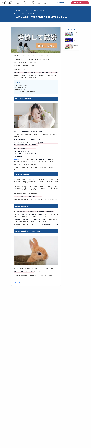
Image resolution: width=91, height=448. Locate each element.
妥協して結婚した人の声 (20, 87)
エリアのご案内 (46, 3)
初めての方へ (12, 3)
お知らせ (39, 3)
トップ (15, 11)
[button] (61, 2)
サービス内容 (19, 3)
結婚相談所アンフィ (19, 159)
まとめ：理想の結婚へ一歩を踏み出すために (25, 91)
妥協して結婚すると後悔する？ (22, 85)
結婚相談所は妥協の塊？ (20, 89)
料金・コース (26, 3)
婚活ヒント (16, 13)
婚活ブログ (33, 3)
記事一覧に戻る (19, 282)
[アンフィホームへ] (6, 2)
